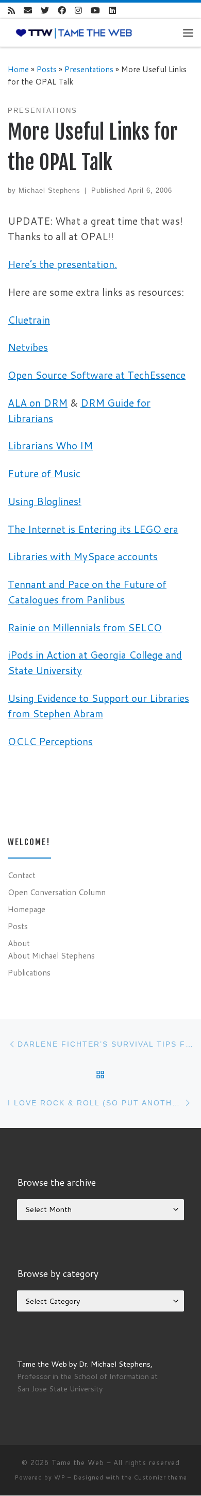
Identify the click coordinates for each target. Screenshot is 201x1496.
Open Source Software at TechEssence (97, 375)
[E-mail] (28, 10)
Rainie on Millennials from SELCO (85, 627)
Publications (29, 972)
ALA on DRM (38, 403)
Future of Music (44, 473)
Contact (22, 875)
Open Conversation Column (57, 892)
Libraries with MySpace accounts (83, 556)
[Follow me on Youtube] (95, 10)
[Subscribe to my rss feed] (11, 10)
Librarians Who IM (50, 445)
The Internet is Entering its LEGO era (93, 529)
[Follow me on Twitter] (45, 10)
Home (18, 69)
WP (59, 1477)
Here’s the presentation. (62, 264)
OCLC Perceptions (50, 741)
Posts (47, 69)
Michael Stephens (49, 190)
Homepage (26, 909)
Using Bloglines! (44, 501)
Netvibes (28, 347)
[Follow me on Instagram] (78, 10)
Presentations (88, 69)
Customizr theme (160, 1477)
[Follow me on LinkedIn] (112, 10)
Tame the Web (78, 1462)
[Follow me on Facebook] (62, 10)
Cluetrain (29, 320)
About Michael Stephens (51, 955)
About (19, 943)
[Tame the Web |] (74, 32)
